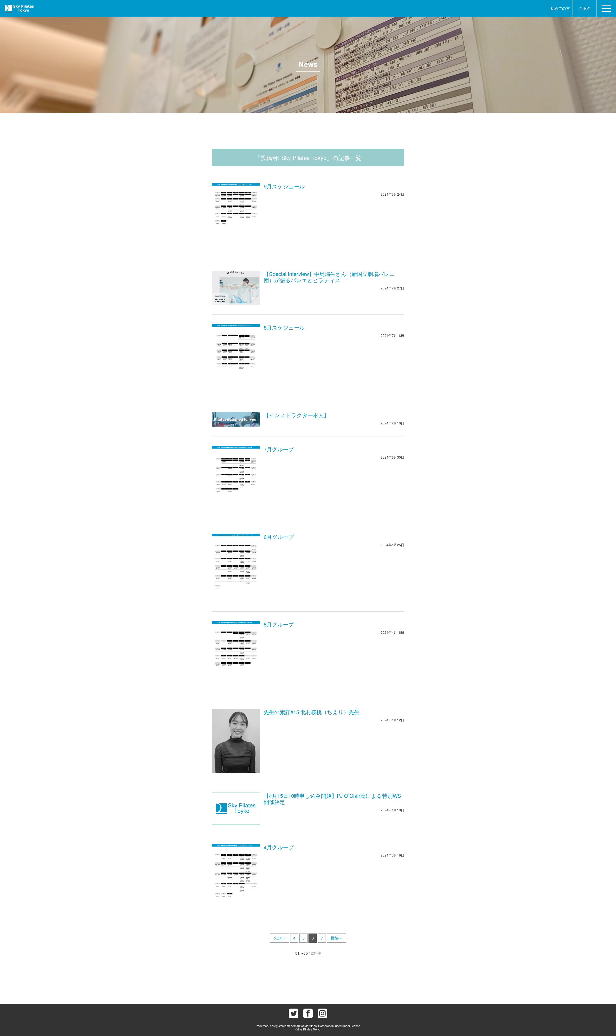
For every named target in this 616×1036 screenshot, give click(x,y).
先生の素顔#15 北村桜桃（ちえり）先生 (311, 712)
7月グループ (279, 449)
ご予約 (584, 8)
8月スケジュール (284, 327)
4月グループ (279, 847)
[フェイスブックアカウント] (308, 1013)
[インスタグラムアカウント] (322, 1013)
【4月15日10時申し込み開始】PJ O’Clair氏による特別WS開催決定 (332, 799)
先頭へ (279, 938)
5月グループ (279, 624)
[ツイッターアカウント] (293, 1013)
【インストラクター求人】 (296, 415)
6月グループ (279, 536)
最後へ (336, 938)
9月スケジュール (284, 186)
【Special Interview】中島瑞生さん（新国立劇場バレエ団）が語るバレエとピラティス (329, 277)
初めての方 (560, 8)
